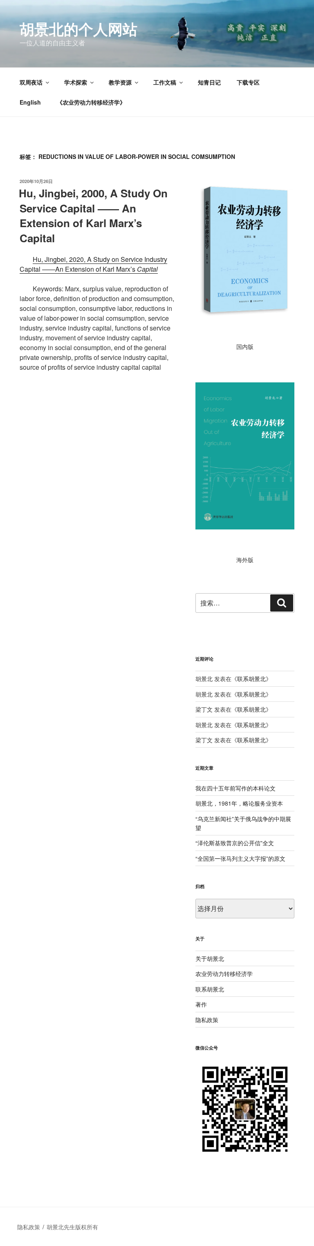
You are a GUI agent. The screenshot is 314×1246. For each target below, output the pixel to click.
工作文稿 (164, 82)
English (30, 102)
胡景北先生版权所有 (73, 1227)
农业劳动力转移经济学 (224, 973)
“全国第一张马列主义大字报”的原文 (240, 858)
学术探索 (75, 82)
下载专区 (248, 82)
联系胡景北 (251, 678)
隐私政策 (206, 1020)
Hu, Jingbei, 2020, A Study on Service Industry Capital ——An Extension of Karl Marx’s (93, 264)
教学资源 (120, 82)
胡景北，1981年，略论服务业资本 (239, 803)
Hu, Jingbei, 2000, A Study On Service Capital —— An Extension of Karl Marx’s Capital (93, 215)
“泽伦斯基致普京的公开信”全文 (234, 843)
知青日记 (209, 82)
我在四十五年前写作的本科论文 (235, 788)
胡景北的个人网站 (78, 28)
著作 (201, 1004)
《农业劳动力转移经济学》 (91, 102)
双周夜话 (31, 82)
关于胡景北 (209, 958)
